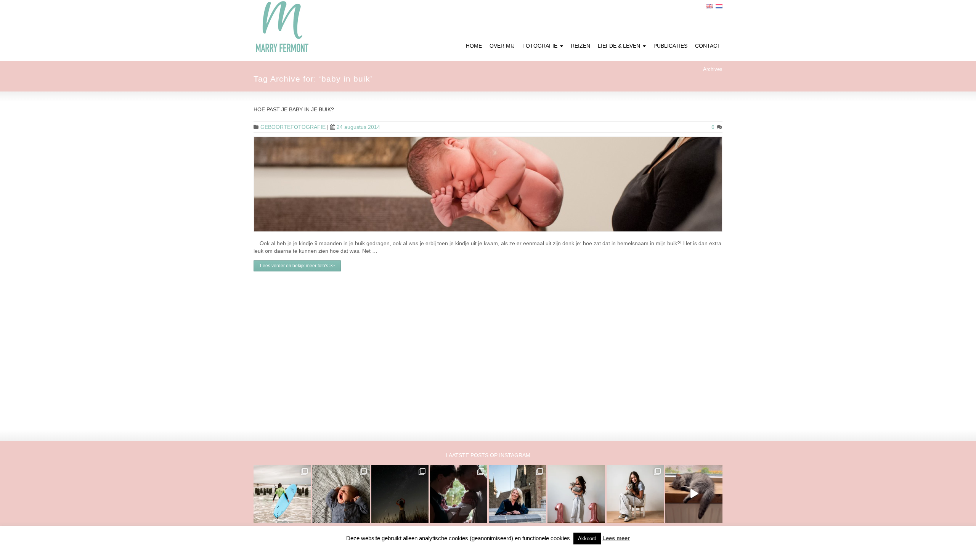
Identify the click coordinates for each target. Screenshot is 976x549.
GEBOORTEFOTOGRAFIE (293, 127)
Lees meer (616, 538)
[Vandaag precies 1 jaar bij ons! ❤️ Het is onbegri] (693, 493)
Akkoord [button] (587, 538)
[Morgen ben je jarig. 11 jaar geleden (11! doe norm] (635, 493)
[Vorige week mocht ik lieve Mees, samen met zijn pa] (458, 493)
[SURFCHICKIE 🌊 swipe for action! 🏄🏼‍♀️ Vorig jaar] (282, 493)
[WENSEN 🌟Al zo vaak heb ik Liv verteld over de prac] (400, 493)
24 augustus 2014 (358, 127)
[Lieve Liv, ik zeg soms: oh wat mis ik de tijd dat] (576, 493)
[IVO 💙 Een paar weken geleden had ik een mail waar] (340, 493)
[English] (709, 6)
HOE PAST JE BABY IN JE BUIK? (294, 109)
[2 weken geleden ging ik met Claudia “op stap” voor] (517, 493)
